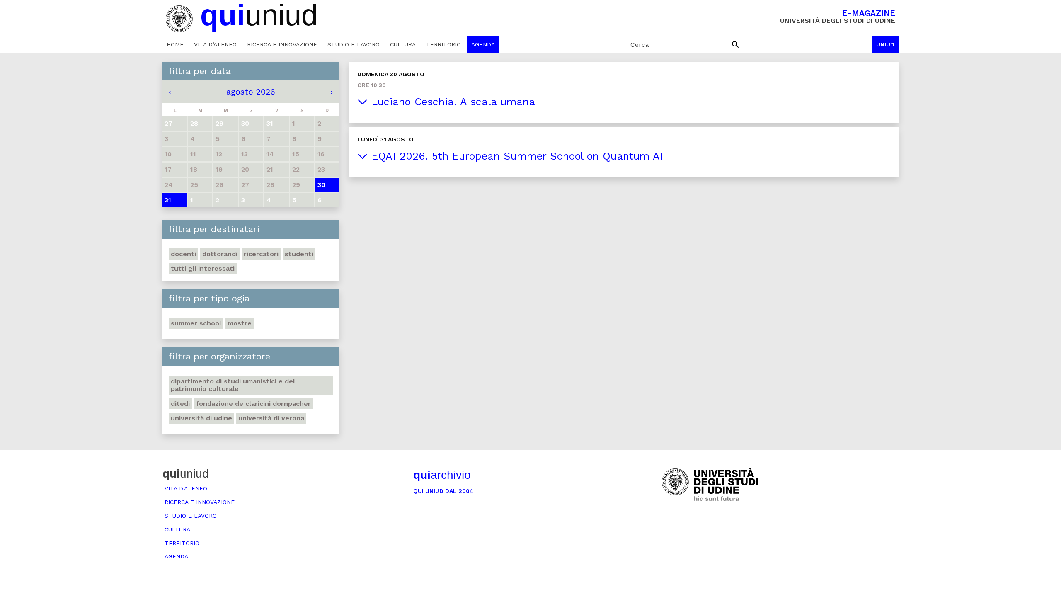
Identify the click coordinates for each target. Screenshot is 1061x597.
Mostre (240, 323)
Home (175, 44)
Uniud (885, 44)
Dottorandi (219, 254)
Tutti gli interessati (203, 268)
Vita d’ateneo (215, 44)
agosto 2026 (250, 92)
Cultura (403, 44)
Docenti (183, 254)
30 (321, 185)
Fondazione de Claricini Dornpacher (253, 404)
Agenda (483, 44)
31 (168, 200)
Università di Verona (271, 418)
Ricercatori (261, 254)
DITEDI (180, 404)
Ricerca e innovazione (282, 44)
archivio (442, 474)
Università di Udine (201, 418)
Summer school (196, 323)
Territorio (443, 44)
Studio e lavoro (353, 44)
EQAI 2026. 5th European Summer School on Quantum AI (515, 156)
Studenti (299, 254)
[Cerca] (735, 44)
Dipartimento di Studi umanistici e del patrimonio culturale (233, 385)
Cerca (639, 45)
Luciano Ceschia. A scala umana (451, 102)
